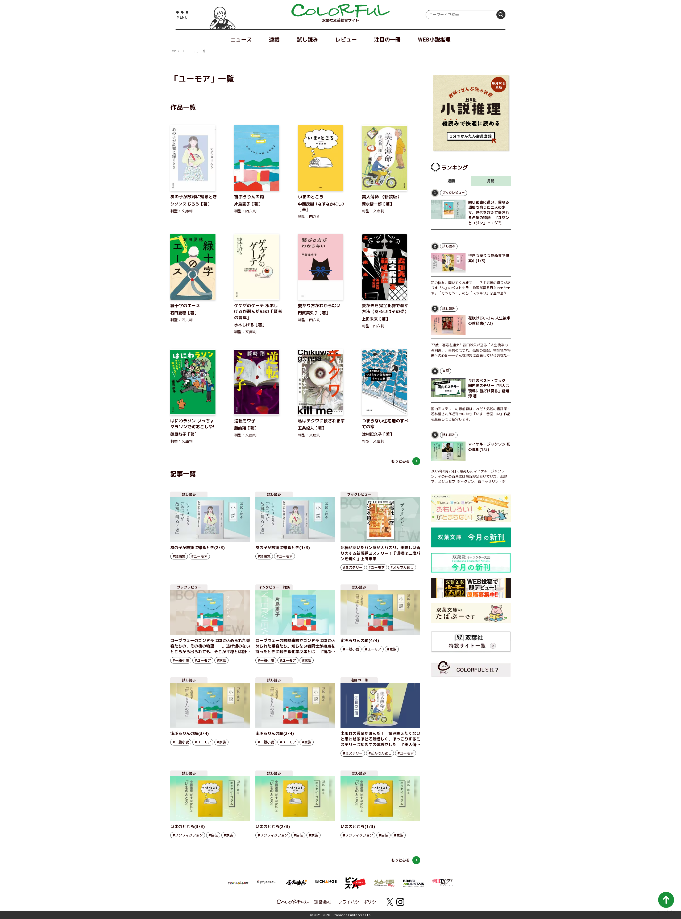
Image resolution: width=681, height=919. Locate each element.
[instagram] (400, 902)
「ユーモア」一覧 (193, 51)
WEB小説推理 (434, 39)
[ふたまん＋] (296, 882)
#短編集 (179, 556)
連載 (274, 39)
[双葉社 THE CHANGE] (326, 883)
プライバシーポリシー (359, 902)
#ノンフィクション (188, 835)
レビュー (346, 39)
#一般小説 (181, 660)
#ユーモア (199, 556)
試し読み (307, 39)
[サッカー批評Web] (384, 882)
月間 (491, 180)
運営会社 (322, 902)
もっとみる (400, 461)
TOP (173, 51)
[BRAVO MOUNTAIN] (413, 882)
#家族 (221, 660)
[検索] (500, 14)
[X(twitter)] (390, 902)
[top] (340, 11)
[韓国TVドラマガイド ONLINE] (443, 882)
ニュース (241, 39)
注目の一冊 (387, 39)
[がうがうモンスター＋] (267, 883)
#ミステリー (353, 567)
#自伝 (213, 835)
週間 (451, 180)
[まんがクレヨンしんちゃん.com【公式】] (238, 882)
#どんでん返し (402, 567)
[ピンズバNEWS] (355, 880)
